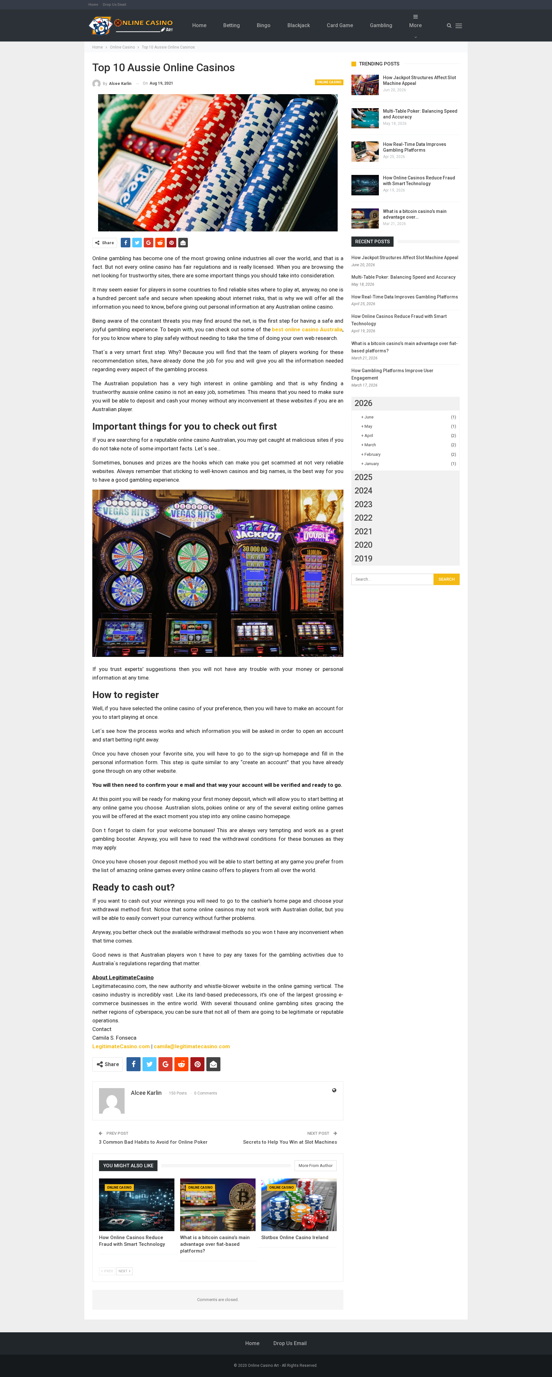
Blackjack (299, 25)
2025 (363, 477)
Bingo (264, 25)
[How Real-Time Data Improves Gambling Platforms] (365, 151)
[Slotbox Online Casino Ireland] (299, 1204)
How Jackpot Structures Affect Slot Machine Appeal (404, 257)
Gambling (381, 25)
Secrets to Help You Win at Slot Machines (289, 1142)
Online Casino (329, 82)
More (415, 25)
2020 (363, 545)
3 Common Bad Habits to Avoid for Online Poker (153, 1142)
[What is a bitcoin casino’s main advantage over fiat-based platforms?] (218, 1204)
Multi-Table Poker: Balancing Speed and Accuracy (403, 277)
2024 (363, 490)
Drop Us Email (114, 5)
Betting (231, 25)
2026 (363, 403)
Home (93, 5)
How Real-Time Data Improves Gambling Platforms (404, 296)
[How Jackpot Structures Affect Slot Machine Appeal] (365, 85)
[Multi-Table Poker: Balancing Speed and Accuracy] (365, 118)
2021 (363, 531)
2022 (363, 518)
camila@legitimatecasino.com (192, 1046)
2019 (363, 558)
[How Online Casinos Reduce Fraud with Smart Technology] (136, 1204)
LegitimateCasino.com (121, 1046)
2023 (363, 504)
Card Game (340, 25)
